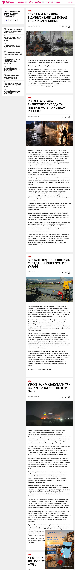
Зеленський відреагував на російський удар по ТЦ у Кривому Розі (12, 93)
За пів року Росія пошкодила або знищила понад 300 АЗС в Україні (13, 85)
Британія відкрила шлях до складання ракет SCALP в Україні (12, 39)
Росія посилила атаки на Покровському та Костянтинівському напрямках (12, 61)
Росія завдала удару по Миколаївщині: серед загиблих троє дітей (11, 77)
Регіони (50, 2)
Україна (37, 2)
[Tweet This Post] (11, 20)
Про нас (57, 2)
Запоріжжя (22, 2)
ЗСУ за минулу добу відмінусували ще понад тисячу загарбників (12, 14)
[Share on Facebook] (6, 20)
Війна (31, 2)
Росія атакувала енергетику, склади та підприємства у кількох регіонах (13, 31)
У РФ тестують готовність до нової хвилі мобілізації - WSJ (13, 53)
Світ (43, 2)
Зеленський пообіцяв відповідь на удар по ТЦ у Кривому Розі (12, 70)
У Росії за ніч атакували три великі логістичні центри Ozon (12, 47)
